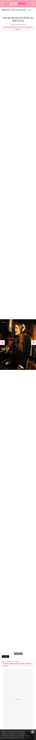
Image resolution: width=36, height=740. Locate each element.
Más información (27, 738)
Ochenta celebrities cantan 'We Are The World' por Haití (18, 28)
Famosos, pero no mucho (13, 10)
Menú (2, 5)
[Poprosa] (18, 3)
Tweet (6, 656)
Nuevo (33, 5)
